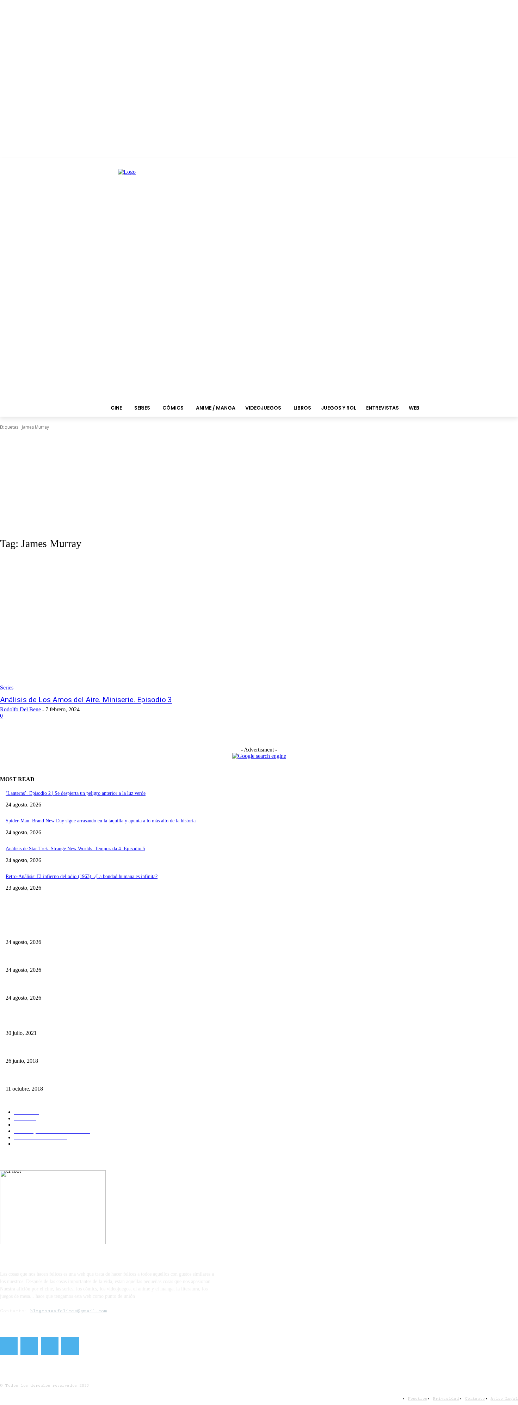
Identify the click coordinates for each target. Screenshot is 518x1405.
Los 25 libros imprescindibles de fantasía (46, 1049)
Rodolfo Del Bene (20, 709)
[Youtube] (70, 1346)
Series (6, 688)
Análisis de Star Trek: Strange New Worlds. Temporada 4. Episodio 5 (75, 848)
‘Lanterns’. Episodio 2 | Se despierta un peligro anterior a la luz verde (76, 793)
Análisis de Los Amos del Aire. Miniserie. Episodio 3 (86, 699)
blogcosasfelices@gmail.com (68, 1311)
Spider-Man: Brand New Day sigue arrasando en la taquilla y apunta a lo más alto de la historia (101, 820)
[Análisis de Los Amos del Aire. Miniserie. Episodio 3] (133, 624)
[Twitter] (29, 1346)
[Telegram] (49, 1346)
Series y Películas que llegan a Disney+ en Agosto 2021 (61, 1021)
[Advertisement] (259, 483)
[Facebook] (9, 1346)
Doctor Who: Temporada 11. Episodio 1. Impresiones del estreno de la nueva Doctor (90, 1077)
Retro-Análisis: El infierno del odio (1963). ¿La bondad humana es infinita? (82, 876)
